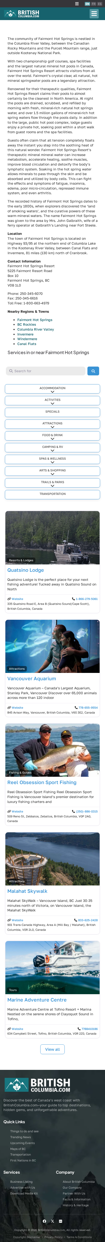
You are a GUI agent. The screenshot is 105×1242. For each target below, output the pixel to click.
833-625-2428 (88, 920)
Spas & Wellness (52, 458)
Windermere (27, 339)
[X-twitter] (52, 1221)
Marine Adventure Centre (37, 1000)
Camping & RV (52, 447)
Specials (52, 411)
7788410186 (90, 1029)
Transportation (53, 494)
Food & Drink (52, 435)
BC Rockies (26, 324)
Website (17, 599)
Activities (53, 400)
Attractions (52, 423)
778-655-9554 (88, 707)
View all (52, 1049)
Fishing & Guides (20, 772)
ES (100, 4)
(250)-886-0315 (87, 811)
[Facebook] (44, 1221)
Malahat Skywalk (27, 891)
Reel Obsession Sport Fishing (41, 782)
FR (93, 4)
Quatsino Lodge (25, 570)
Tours (13, 990)
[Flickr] (60, 1221)
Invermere (25, 334)
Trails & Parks (52, 482)
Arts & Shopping (52, 470)
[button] (77, 4)
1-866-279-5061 (87, 599)
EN (87, 4)
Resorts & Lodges (21, 560)
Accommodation (52, 388)
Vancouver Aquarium (31, 678)
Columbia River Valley (35, 329)
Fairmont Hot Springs (34, 320)
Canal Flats (26, 344)
